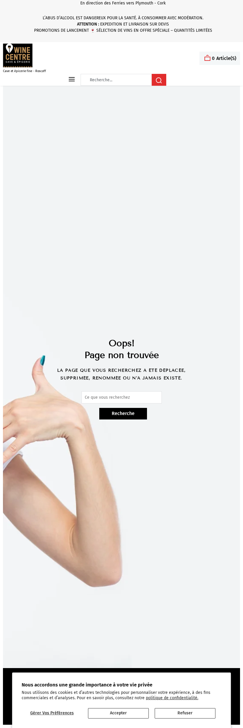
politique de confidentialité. (172, 697)
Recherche (123, 413)
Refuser (185, 713)
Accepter (118, 713)
